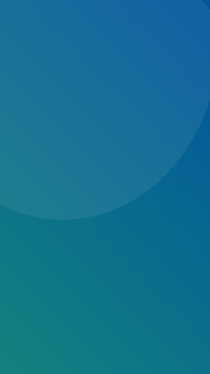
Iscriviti (48, 188)
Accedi (37, 220)
